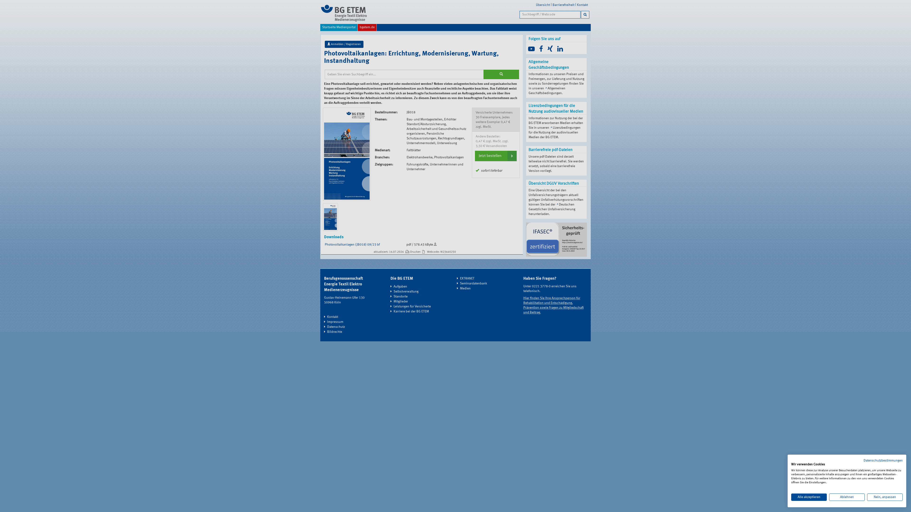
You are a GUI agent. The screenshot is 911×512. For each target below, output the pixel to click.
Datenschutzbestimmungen (883, 460)
